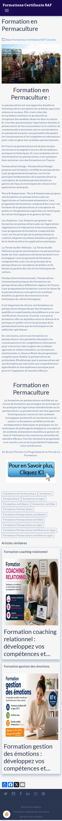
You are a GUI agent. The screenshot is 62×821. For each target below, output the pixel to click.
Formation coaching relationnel (25, 552)
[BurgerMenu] (7, 10)
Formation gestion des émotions (27, 666)
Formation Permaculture (18, 509)
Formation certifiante (16, 504)
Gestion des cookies (31, 816)
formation (46, 493)
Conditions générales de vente (31, 811)
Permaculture (11, 498)
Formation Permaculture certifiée (23, 519)
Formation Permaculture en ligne (22, 525)
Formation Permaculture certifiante (24, 514)
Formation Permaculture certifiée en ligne (28, 535)
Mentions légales (31, 807)
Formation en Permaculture (19, 493)
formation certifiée (43, 504)
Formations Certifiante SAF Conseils (34, 39)
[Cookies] (6, 814)
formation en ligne (34, 498)
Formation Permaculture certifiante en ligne (29, 530)
